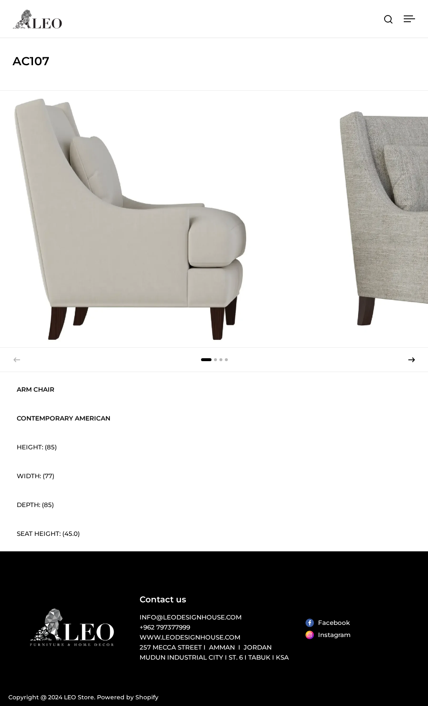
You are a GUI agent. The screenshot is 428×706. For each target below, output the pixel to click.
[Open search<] (388, 19)
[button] (411, 360)
